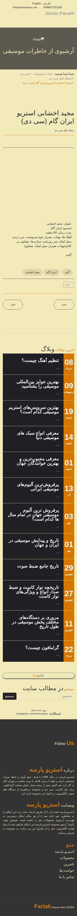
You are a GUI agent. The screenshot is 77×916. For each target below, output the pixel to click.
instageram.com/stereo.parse (32, 713)
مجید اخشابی (32, 272)
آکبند (67, 272)
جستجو (9, 696)
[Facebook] (6, 141)
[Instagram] (27, 3)
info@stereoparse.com (25, 7)
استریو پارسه (64, 851)
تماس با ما (66, 877)
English (36, 3)
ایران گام (52, 272)
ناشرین (69, 864)
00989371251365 (53, 7)
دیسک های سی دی (64, 130)
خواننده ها (66, 870)
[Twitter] (15, 141)
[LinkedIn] (24, 141)
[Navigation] (4, 19)
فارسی (46, 3)
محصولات (67, 858)
